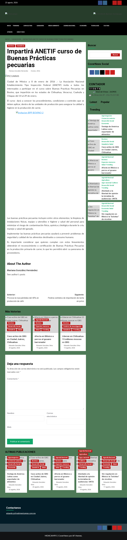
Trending (45, 330)
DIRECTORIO (21, 32)
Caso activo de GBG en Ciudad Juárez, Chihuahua (16, 339)
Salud (20, 330)
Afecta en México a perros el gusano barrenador (44, 339)
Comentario (13, 379)
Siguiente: (66, 298)
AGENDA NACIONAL (69, 25)
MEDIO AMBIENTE (53, 25)
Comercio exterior (108, 118)
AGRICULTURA (28, 25)
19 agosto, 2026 (42, 348)
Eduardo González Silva (17, 345)
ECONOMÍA (83, 25)
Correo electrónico (52, 414)
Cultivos (115, 183)
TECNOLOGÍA (95, 25)
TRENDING (16, 25)
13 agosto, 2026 (69, 348)
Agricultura (105, 180)
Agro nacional (106, 183)
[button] (120, 29)
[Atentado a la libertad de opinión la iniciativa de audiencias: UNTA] (94, 192)
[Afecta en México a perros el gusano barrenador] (94, 167)
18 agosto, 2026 (85, 489)
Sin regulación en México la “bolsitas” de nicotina (110, 216)
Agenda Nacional (42, 320)
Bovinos (11, 46)
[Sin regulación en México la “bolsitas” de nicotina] (94, 213)
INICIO (9, 25)
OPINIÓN (9, 32)
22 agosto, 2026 (14, 489)
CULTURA (106, 25)
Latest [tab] (93, 102)
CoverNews (63, 536)
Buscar (92, 45)
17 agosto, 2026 (109, 487)
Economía (105, 123)
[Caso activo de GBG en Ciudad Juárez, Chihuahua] (94, 149)
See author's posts (16, 274)
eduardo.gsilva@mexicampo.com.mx (21, 513)
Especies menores (42, 326)
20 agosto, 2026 (14, 348)
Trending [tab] (94, 109)
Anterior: (23, 298)
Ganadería (20, 46)
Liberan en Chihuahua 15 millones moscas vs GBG (72, 339)
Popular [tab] (105, 102)
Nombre (10, 413)
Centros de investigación (72, 326)
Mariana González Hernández (18, 71)
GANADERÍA (40, 25)
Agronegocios (107, 116)
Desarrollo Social (14, 326)
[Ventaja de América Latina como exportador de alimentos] (94, 127)
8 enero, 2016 (35, 71)
